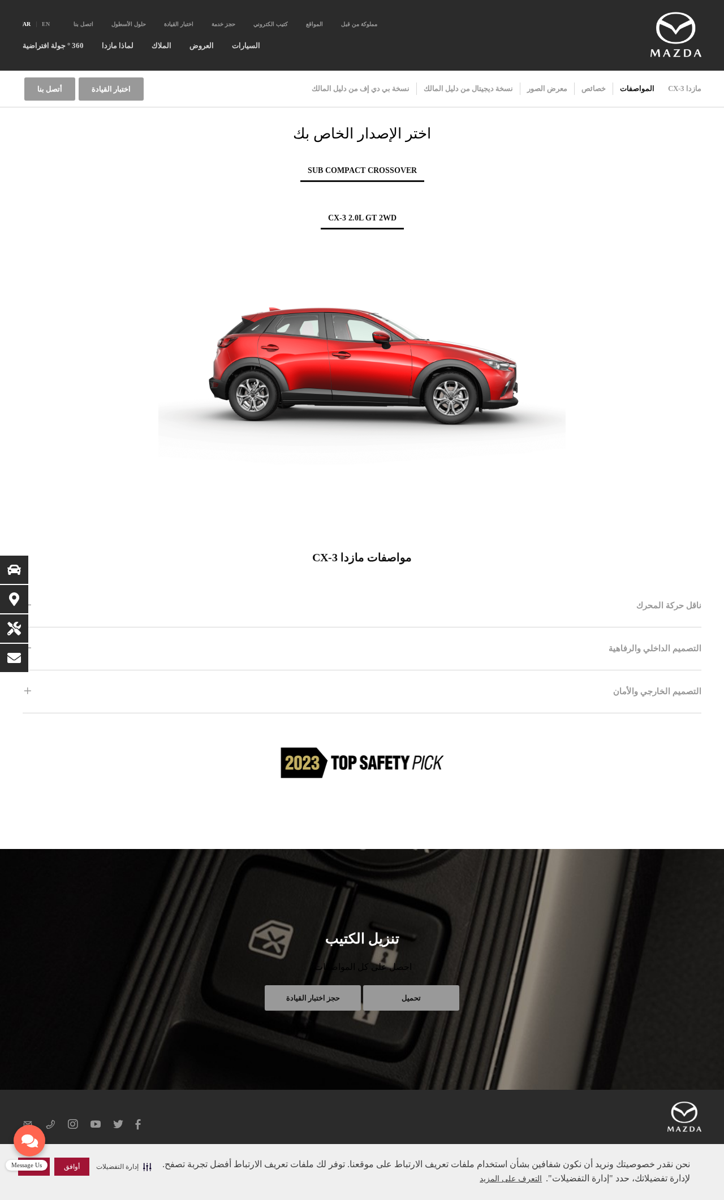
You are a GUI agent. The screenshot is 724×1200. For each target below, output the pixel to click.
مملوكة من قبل (359, 24)
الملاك (161, 46)
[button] (124, 1167)
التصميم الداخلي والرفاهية (655, 648)
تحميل (411, 998)
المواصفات (637, 88)
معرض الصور (547, 88)
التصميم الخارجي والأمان (657, 691)
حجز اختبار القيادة (313, 998)
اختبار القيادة (178, 24)
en (46, 24)
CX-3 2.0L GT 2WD (362, 218)
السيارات (246, 46)
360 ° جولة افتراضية (53, 46)
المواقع (314, 24)
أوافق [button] (72, 1167)
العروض (201, 46)
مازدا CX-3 (684, 88)
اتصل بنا (83, 24)
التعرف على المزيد (511, 1179)
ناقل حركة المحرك (668, 605)
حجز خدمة (223, 24)
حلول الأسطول (128, 24)
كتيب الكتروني (270, 24)
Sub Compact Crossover (362, 170)
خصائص (593, 88)
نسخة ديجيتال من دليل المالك (468, 88)
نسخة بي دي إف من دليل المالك (361, 88)
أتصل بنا (49, 89)
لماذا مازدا (117, 46)
